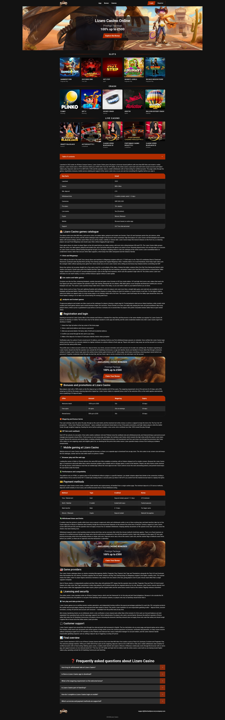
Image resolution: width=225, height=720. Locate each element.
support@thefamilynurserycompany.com (151, 711)
